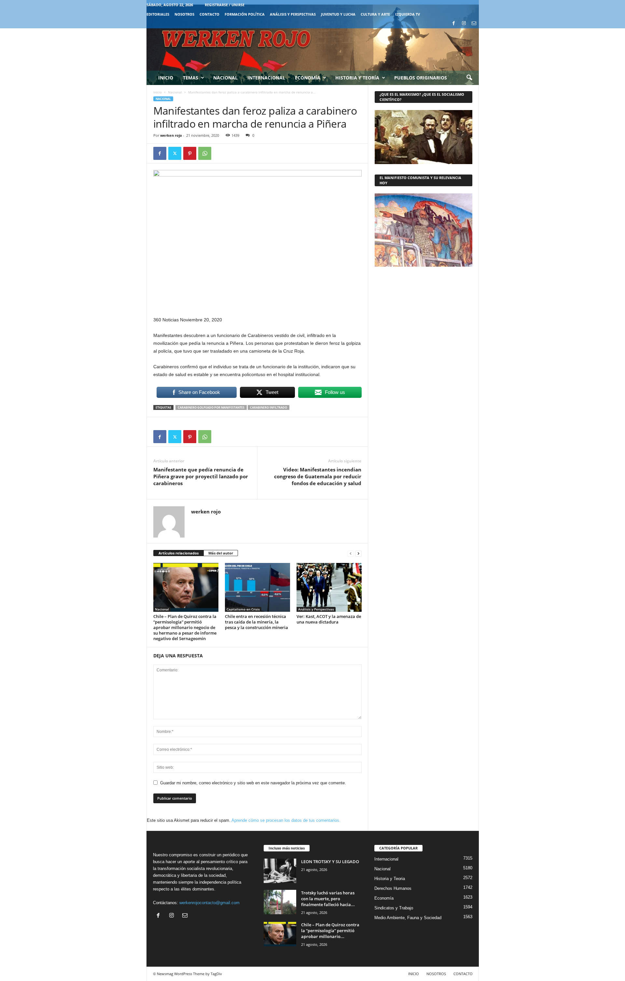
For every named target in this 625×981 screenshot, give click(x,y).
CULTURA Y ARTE (375, 14)
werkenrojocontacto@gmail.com (209, 902)
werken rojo (171, 135)
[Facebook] (454, 23)
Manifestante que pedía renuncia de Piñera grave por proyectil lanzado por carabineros (200, 476)
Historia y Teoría (357, 78)
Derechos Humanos (392, 888)
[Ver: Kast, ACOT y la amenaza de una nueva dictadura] (329, 587)
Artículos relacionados (179, 553)
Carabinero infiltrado (268, 407)
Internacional (266, 78)
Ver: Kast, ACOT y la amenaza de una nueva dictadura (329, 619)
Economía (307, 78)
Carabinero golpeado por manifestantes (211, 407)
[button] (469, 78)
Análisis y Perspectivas (293, 14)
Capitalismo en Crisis (243, 609)
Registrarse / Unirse (224, 4)
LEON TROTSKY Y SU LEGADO (330, 861)
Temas (190, 78)
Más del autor (220, 553)
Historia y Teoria (389, 878)
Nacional (225, 78)
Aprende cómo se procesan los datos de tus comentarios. (285, 820)
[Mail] (474, 23)
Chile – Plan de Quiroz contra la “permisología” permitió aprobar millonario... (330, 930)
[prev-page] (350, 553)
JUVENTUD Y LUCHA (338, 14)
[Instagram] (464, 23)
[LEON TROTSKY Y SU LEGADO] (280, 871)
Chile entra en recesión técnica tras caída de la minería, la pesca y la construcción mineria (256, 621)
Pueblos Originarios (420, 78)
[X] (174, 153)
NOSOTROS (184, 14)
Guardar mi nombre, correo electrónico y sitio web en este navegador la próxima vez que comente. (253, 782)
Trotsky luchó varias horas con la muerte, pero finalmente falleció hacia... (328, 898)
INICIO (413, 973)
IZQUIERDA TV (407, 14)
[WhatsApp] (204, 153)
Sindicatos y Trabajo (393, 907)
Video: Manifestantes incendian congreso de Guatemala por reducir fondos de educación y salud (317, 476)
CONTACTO (209, 14)
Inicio (165, 78)
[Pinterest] (189, 153)
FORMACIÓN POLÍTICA (245, 14)
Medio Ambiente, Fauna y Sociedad (407, 917)
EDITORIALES (157, 14)
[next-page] (358, 553)
